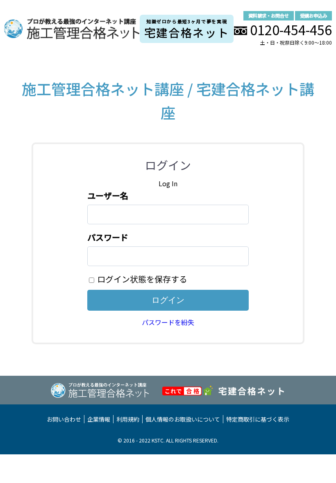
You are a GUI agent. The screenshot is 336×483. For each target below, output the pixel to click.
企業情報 (98, 419)
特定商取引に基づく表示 (257, 419)
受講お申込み (313, 15)
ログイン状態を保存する (142, 279)
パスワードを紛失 (168, 322)
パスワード (107, 237)
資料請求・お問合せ (268, 15)
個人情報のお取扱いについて (182, 419)
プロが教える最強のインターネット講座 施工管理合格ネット (71, 28)
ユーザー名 (107, 195)
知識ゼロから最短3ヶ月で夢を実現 (186, 29)
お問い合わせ (64, 419)
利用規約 (127, 419)
